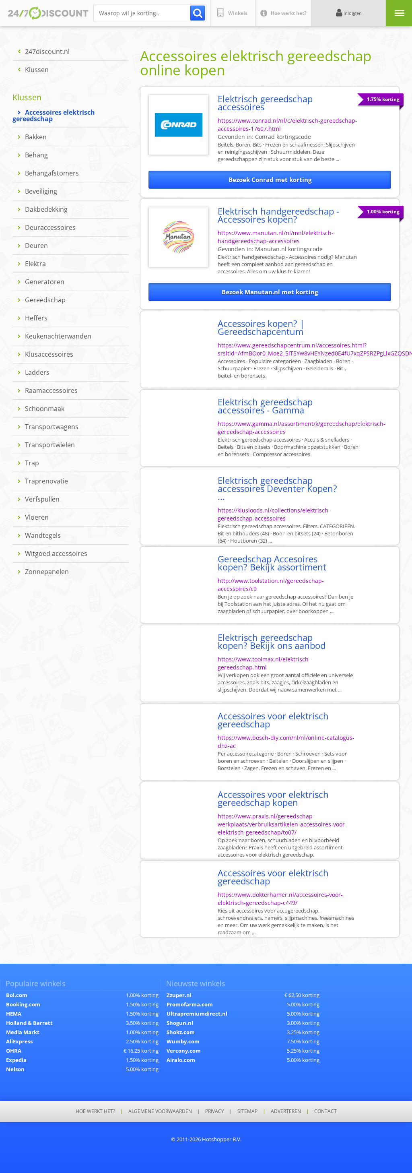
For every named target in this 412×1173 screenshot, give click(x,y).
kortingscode (283, 136)
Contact (325, 1111)
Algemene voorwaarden (160, 1111)
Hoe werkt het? (95, 1111)
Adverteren (286, 1111)
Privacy (214, 1111)
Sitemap (247, 1111)
